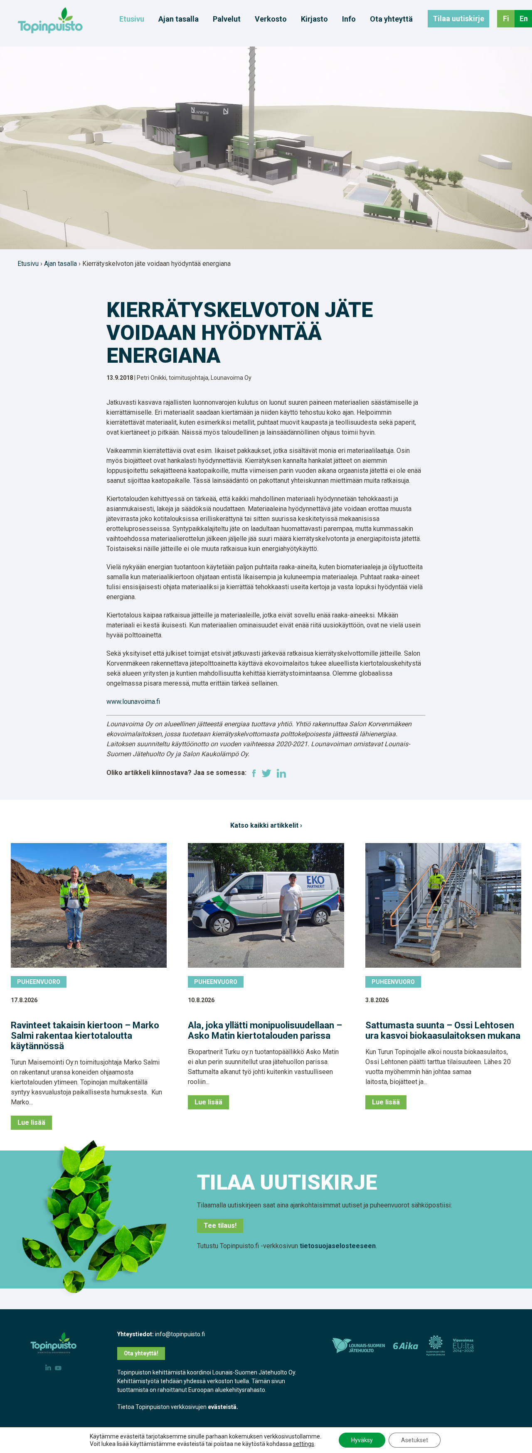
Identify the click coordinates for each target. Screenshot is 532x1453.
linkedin (281, 773)
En (524, 18)
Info (349, 19)
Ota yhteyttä (391, 19)
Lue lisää (31, 1122)
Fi (506, 18)
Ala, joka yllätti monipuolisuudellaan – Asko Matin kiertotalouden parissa (265, 1030)
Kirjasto (314, 19)
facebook (254, 773)
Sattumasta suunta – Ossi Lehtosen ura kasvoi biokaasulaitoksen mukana (442, 1030)
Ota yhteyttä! (141, 1353)
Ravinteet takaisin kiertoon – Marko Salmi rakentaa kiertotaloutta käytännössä (85, 1035)
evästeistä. (223, 1407)
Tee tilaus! (220, 1225)
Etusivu (131, 19)
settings (303, 1444)
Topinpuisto (50, 20)
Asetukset (414, 1440)
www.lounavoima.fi (133, 702)
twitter (266, 773)
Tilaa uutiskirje (458, 18)
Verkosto (271, 19)
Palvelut (227, 19)
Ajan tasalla (178, 19)
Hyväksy (362, 1440)
